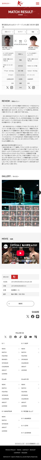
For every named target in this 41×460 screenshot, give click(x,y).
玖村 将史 (22, 294)
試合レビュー (8, 31)
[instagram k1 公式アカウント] (10, 337)
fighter (5, 355)
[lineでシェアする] (37, 316)
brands (4, 359)
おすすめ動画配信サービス (32, 443)
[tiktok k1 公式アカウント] (20, 337)
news (3, 348)
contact (25, 449)
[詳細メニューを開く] (37, 3)
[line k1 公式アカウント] (25, 337)
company (17, 452)
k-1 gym (24, 425)
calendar (5, 366)
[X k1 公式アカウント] (5, 337)
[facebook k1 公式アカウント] (15, 337)
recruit (33, 449)
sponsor (5, 363)
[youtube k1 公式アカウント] (30, 337)
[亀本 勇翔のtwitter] (7, 87)
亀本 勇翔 (14, 294)
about (4, 370)
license (4, 373)
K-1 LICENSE (26, 432)
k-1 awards (26, 418)
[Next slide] (39, 192)
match (4, 352)
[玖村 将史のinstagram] (33, 87)
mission (24, 452)
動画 (33, 31)
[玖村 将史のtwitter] (29, 87)
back (20, 304)
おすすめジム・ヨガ (19, 443)
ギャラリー (20, 31)
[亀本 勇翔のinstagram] (12, 87)
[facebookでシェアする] (32, 316)
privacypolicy (10, 449)
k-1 (27, 411)
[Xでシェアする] (27, 316)
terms (19, 449)
